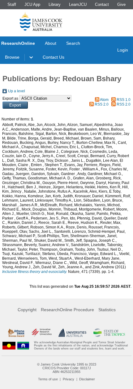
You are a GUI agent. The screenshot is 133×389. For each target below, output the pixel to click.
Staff (11, 4)
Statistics (107, 309)
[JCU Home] (41, 21)
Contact (102, 4)
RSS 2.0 (102, 104)
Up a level (16, 91)
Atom (104, 100)
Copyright (27, 309)
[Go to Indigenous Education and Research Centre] (9, 345)
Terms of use (48, 379)
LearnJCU (78, 4)
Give (121, 4)
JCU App (32, 4)
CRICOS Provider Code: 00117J (66, 368)
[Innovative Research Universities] (41, 332)
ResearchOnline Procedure (67, 309)
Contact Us (53, 57)
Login (122, 50)
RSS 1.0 (124, 100)
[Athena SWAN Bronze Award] (16, 332)
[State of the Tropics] (109, 332)
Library (55, 4)
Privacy (68, 379)
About (50, 43)
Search (73, 43)
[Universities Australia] (72, 332)
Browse (12, 57)
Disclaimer (87, 379)
